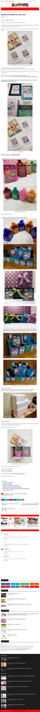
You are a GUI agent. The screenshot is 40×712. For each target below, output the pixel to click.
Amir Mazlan (6, 534)
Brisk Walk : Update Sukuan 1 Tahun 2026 (15, 699)
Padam (7, 538)
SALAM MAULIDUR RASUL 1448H (13, 593)
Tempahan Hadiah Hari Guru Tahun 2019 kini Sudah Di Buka (33, 526)
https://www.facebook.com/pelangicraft (18, 473)
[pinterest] (35, 1)
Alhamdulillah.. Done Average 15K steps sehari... (16, 704)
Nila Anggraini (6, 548)
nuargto (13, 508)
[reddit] (34, 584)
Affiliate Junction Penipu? (12, 634)
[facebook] (29, 1)
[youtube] (34, 587)
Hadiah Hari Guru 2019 (14, 493)
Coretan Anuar (9, 710)
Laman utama (3, 12)
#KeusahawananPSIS (10, 649)
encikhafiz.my (6, 556)
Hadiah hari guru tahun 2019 (23, 493)
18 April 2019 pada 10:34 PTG (8, 535)
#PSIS (18, 648)
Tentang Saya (31, 710)
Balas (4, 538)
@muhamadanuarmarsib (6, 645)
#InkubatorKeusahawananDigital (24, 648)
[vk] (15, 587)
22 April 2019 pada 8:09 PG (7, 557)
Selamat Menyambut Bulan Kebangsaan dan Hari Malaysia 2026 (19, 604)
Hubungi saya (11, 1)
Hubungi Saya (36, 710)
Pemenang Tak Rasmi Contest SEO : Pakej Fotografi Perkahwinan (19, 681)
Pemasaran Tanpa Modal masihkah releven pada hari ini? (18, 686)
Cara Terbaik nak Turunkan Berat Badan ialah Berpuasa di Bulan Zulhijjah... (21, 694)
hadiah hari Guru (6, 493)
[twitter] (31, 1)
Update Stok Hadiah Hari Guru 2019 (11, 12)
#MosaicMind (4, 649)
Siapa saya (6, 1)
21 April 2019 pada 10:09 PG (7, 542)
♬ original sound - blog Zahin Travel (20, 649)
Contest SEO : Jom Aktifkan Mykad (13, 624)
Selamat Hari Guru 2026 (5, 525)
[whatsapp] (24, 584)
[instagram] (33, 1)
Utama (2, 1)
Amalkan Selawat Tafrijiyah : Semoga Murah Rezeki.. (17, 629)
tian (4, 541)
